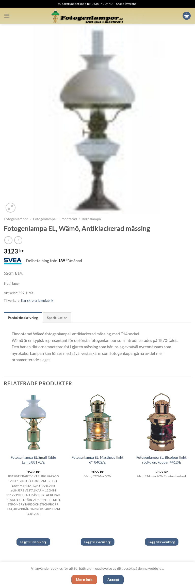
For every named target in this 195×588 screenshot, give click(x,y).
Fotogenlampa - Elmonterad (55, 219)
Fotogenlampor (16, 219)
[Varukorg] (187, 16)
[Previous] (4, 473)
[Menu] (7, 15)
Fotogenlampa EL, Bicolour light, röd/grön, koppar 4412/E (161, 459)
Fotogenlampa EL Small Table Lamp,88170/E (33, 459)
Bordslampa (91, 219)
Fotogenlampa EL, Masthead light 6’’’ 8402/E (97, 459)
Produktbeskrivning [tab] (23, 318)
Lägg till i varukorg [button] (33, 542)
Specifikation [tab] (57, 318)
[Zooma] (10, 208)
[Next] (191, 473)
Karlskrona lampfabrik (37, 300)
